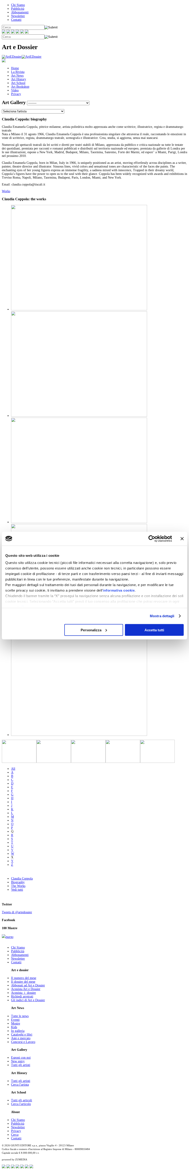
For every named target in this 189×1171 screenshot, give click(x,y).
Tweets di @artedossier (17, 912)
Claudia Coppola (22, 878)
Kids (14, 1027)
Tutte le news (20, 1016)
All (13, 768)
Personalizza (91, 630)
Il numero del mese (23, 978)
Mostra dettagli (162, 616)
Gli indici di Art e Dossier (28, 1000)
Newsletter (18, 16)
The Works (18, 886)
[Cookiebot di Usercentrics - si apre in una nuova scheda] (152, 538)
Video (15, 90)
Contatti (16, 19)
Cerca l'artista (20, 1084)
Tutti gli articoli (21, 1100)
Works (6, 191)
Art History (18, 79)
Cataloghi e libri (21, 1034)
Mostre (15, 1023)
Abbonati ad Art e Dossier (28, 985)
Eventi (15, 1019)
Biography (18, 882)
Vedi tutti (17, 889)
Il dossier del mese (23, 981)
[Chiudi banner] (182, 538)
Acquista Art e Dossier (25, 989)
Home (15, 68)
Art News (17, 75)
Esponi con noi (21, 1057)
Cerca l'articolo (21, 1104)
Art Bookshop (20, 86)
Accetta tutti (154, 630)
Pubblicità (17, 8)
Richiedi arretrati (22, 996)
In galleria (17, 1031)
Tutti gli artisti (20, 1065)
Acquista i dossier (23, 992)
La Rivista (17, 72)
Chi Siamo (18, 5)
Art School (18, 83)
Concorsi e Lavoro (23, 1042)
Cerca (14, 1134)
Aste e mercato (20, 1038)
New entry (18, 1061)
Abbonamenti (20, 12)
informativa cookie (119, 590)
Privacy (16, 94)
